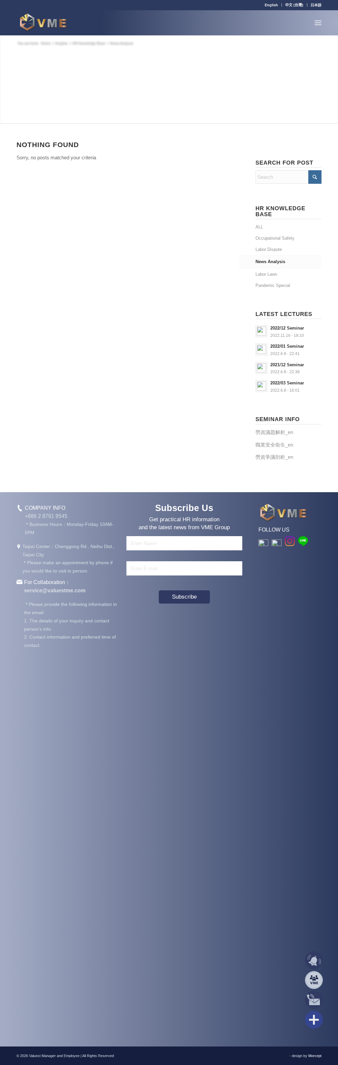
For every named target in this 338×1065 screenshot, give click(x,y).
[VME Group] (43, 22)
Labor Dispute (268, 249)
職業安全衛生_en (274, 445)
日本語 (316, 5)
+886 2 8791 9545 (46, 516)
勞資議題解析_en (274, 432)
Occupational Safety (274, 238)
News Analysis (270, 261)
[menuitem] (271, 5)
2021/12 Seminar (287, 364)
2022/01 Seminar (287, 346)
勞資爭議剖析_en (274, 457)
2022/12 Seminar (287, 328)
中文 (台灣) (294, 5)
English (271, 5)
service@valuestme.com (54, 590)
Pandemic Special (272, 285)
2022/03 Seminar (287, 382)
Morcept (314, 1056)
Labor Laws (266, 274)
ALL (259, 226)
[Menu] (318, 22)
